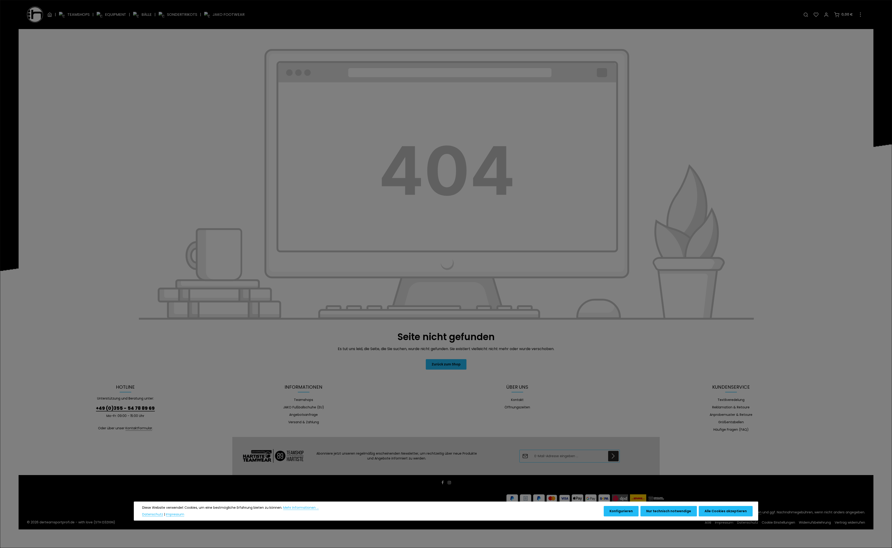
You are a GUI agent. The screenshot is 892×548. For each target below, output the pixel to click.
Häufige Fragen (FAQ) (731, 429)
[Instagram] (449, 483)
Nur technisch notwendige (668, 511)
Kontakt (517, 399)
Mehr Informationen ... (301, 507)
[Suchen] (805, 14)
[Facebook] (443, 483)
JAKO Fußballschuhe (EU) (303, 407)
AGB (708, 522)
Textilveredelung (731, 399)
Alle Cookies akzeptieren (726, 511)
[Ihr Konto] (826, 14)
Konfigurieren (621, 511)
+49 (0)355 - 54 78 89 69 (125, 408)
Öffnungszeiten (517, 407)
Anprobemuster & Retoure (731, 414)
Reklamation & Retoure (731, 407)
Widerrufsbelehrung (815, 522)
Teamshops (303, 399)
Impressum (724, 522)
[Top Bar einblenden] (860, 14)
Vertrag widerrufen (850, 522)
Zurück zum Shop (446, 364)
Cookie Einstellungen (778, 522)
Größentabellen (731, 422)
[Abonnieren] (613, 456)
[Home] (50, 14)
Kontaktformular (138, 428)
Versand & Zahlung (303, 422)
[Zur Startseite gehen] (35, 15)
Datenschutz (747, 522)
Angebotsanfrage (303, 414)
